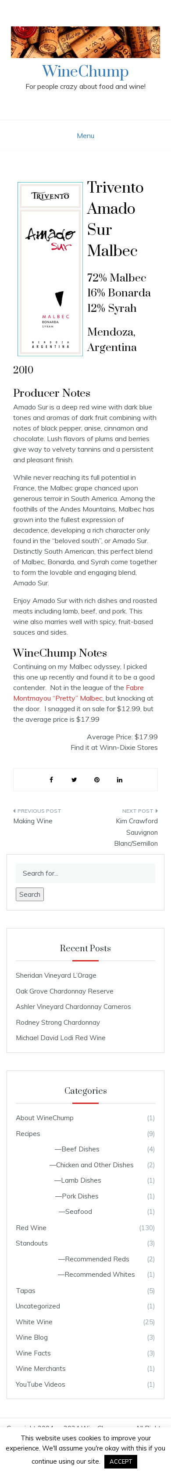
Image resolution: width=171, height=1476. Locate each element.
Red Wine (31, 1228)
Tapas (26, 1290)
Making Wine (33, 821)
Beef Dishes (80, 1149)
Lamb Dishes (81, 1180)
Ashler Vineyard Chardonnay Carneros (73, 1006)
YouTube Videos (40, 1384)
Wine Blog (32, 1337)
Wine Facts (33, 1353)
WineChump (86, 72)
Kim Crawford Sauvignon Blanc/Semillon (136, 832)
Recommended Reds (97, 1259)
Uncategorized (38, 1306)
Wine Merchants (41, 1368)
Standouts (32, 1243)
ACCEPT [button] (121, 1461)
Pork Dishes (80, 1196)
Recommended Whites (99, 1274)
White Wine (34, 1322)
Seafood (78, 1211)
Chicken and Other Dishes (95, 1165)
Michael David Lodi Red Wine (61, 1038)
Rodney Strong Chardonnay (58, 1022)
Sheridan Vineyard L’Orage (56, 975)
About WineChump (45, 1118)
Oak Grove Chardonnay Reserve (65, 991)
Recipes (28, 1133)
